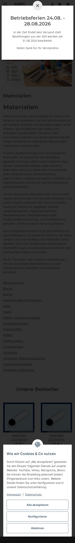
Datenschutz (33, 494)
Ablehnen (37, 528)
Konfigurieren (37, 516)
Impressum (14, 494)
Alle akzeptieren (38, 505)
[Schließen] (37, 5)
